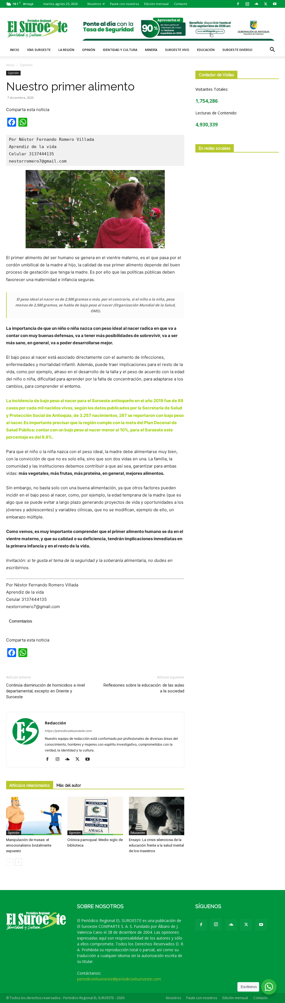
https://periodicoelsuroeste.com (68, 731)
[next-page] (18, 862)
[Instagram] (247, 4)
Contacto (180, 4)
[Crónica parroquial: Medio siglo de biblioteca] (95, 816)
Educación (206, 50)
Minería (151, 50)
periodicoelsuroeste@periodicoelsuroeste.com (119, 979)
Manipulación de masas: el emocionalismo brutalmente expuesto (28, 845)
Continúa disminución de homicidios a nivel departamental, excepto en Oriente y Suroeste (45, 691)
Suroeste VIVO (177, 50)
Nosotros (94, 4)
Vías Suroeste (39, 50)
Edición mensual (156, 4)
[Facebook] (238, 4)
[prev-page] (9, 862)
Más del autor (68, 785)
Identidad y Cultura (120, 50)
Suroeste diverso (237, 50)
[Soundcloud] (256, 4)
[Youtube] (275, 4)
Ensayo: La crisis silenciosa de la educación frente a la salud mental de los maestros (156, 845)
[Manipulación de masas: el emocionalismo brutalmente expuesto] (34, 816)
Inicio (14, 50)
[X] (265, 4)
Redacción (55, 723)
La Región (66, 50)
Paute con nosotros (124, 4)
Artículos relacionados (29, 785)
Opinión (88, 50)
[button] (272, 50)
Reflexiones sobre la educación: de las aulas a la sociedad (144, 688)
